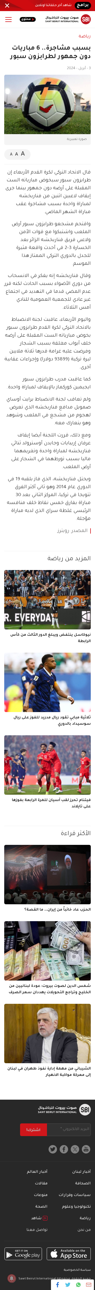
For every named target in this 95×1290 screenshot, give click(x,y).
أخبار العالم (37, 1172)
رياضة (85, 36)
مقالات (41, 1184)
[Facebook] (57, 1284)
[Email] (88, 1284)
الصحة (41, 1207)
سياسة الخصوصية (77, 1270)
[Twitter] (68, 1284)
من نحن (84, 1230)
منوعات (41, 1195)
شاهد (37, 1219)
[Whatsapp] (78, 1284)
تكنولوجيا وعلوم (76, 1207)
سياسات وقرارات (75, 1195)
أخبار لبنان (81, 1172)
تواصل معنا (37, 1230)
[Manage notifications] (11, 1278)
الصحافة (83, 1184)
